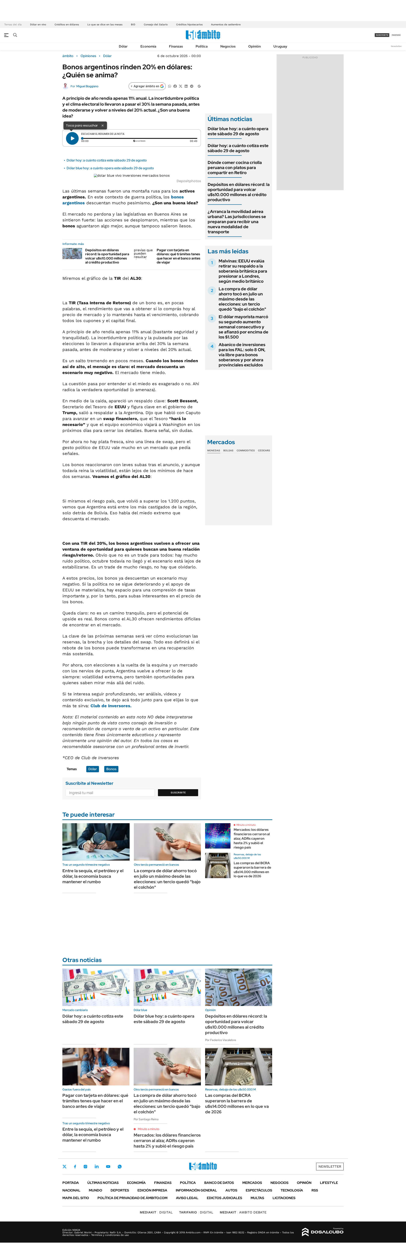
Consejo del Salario (156, 24)
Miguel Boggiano (87, 86)
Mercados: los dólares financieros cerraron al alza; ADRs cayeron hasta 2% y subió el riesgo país (252, 838)
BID (133, 24)
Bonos (111, 769)
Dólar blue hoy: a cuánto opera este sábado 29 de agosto (110, 168)
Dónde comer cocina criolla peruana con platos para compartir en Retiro (235, 167)
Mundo (95, 1190)
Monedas (213, 450)
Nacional (71, 1190)
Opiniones (88, 56)
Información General (196, 1190)
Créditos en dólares (67, 24)
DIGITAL (156, 1212)
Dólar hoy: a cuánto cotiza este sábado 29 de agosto (107, 160)
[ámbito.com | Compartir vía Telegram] (191, 86)
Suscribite (178, 792)
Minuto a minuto (246, 825)
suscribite (382, 35)
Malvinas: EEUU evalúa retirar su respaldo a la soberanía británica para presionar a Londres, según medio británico (243, 271)
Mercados (252, 1182)
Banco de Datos (219, 1182)
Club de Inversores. (111, 705)
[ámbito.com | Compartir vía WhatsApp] (169, 86)
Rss (314, 1190)
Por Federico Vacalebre (220, 1040)
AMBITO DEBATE (243, 1212)
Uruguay (280, 46)
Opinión (254, 46)
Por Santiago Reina (146, 1119)
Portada (70, 1182)
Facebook (75, 1166)
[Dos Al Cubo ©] (323, 1232)
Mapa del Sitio (75, 1198)
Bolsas (228, 450)
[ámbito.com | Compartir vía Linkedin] (186, 86)
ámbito (67, 56)
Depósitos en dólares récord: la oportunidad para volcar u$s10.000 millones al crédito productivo (107, 256)
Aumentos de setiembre (226, 24)
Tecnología (292, 1190)
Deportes (120, 1190)
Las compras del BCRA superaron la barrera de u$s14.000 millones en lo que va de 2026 (252, 869)
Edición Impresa (152, 1190)
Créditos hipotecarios (189, 24)
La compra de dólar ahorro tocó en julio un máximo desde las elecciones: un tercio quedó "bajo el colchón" (242, 299)
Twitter (64, 1166)
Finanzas (176, 46)
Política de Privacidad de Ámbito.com (132, 1198)
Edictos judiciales (224, 1198)
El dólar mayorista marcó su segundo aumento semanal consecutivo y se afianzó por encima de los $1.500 (243, 327)
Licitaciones (284, 1198)
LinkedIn (97, 1166)
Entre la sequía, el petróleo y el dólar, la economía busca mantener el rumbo (92, 876)
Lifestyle (329, 1182)
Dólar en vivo (38, 24)
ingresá (396, 35)
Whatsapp (120, 1166)
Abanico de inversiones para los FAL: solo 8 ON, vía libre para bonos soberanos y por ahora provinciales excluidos (242, 355)
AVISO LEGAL (187, 1198)
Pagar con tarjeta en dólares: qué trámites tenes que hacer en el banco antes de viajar (178, 256)
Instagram (85, 1166)
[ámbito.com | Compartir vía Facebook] (175, 86)
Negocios (228, 46)
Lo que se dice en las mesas (104, 24)
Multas (257, 1198)
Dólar (123, 46)
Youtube (108, 1166)
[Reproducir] (72, 138)
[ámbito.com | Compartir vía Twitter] (180, 86)
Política (202, 46)
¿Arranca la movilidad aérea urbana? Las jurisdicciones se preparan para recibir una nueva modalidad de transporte (237, 222)
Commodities (246, 450)
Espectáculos (259, 1190)
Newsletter (396, 46)
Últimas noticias (103, 1182)
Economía (148, 46)
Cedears (264, 450)
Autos (231, 1190)
